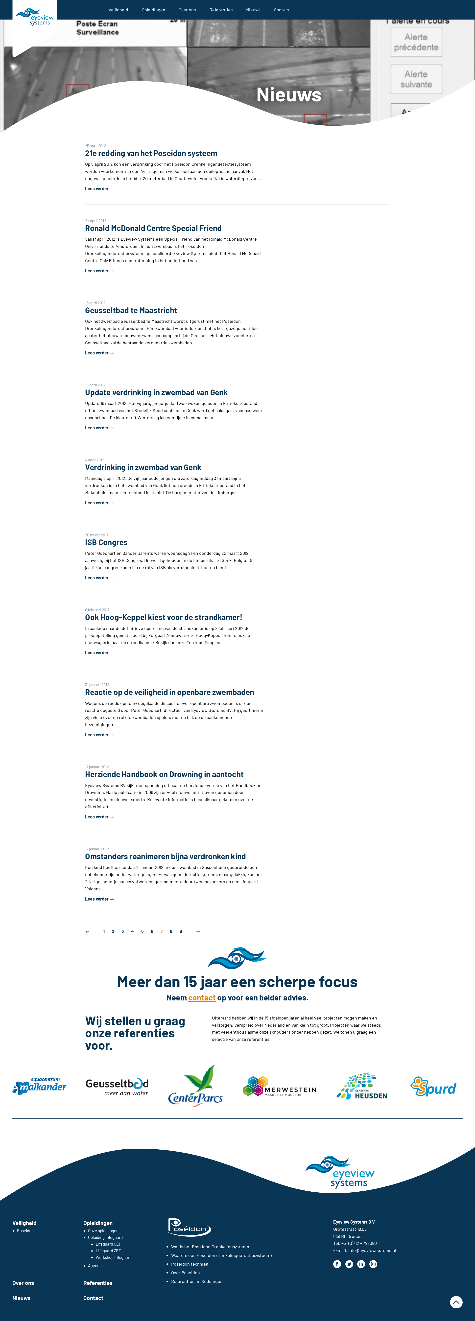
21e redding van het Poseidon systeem (151, 153)
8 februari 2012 (97, 609)
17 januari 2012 (97, 766)
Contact (281, 9)
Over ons (187, 9)
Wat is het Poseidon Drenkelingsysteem (210, 1246)
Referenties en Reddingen (197, 1281)
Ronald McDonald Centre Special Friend (153, 227)
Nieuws (253, 9)
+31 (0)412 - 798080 (359, 1243)
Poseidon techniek (189, 1264)
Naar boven (456, 1302)
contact (202, 997)
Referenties (221, 9)
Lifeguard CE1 (108, 1243)
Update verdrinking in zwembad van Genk (156, 392)
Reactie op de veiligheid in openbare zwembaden (169, 691)
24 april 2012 (95, 220)
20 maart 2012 (97, 534)
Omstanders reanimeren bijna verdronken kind (165, 856)
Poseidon (25, 1230)
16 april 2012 (95, 302)
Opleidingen (153, 9)
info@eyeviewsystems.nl (372, 1250)
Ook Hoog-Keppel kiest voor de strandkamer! (163, 617)
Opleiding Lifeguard (105, 1237)
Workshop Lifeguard (114, 1257)
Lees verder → (99, 188)
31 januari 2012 (97, 684)
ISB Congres (106, 542)
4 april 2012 (94, 459)
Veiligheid (118, 9)
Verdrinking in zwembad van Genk (143, 467)
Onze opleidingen (103, 1230)
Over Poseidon (185, 1272)
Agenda (95, 1265)
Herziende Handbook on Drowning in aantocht (164, 774)
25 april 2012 (95, 145)
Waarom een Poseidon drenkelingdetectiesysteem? (221, 1255)
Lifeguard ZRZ (108, 1250)
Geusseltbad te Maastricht (131, 310)
